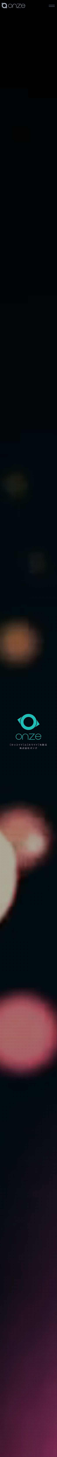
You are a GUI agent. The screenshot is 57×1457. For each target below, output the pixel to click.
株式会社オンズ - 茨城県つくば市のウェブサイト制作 (15, 12)
